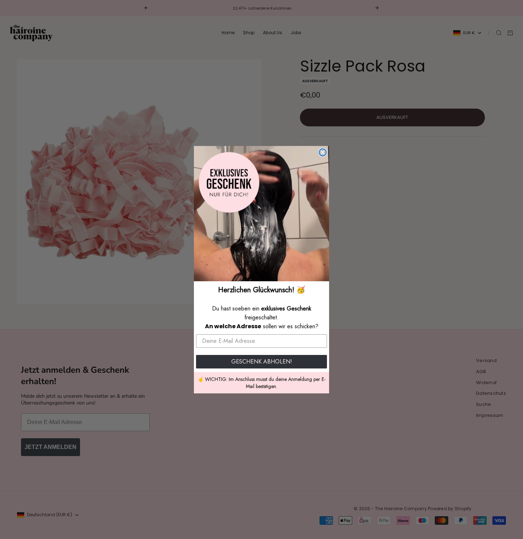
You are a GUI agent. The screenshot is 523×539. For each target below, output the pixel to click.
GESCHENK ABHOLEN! (261, 361)
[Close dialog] (322, 152)
